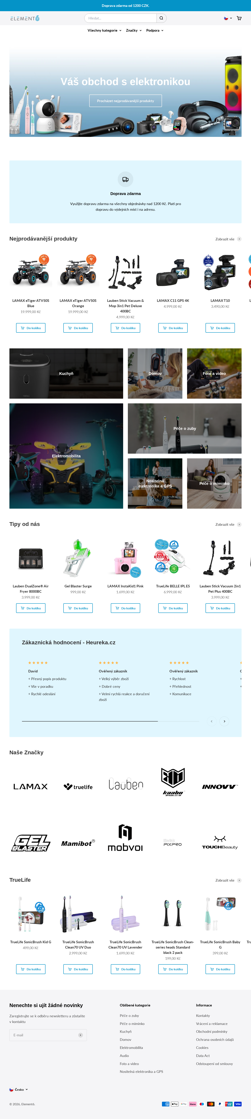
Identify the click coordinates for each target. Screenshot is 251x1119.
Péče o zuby (129, 1015)
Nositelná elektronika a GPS (141, 1071)
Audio (124, 1055)
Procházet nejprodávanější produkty (125, 101)
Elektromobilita (131, 1047)
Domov (125, 1039)
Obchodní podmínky (211, 1031)
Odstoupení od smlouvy (214, 1063)
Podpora (152, 30)
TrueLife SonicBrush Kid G (30, 942)
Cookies (202, 1047)
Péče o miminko (132, 1023)
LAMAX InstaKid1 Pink (125, 586)
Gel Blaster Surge (78, 586)
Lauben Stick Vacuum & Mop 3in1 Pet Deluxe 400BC (125, 305)
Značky (132, 30)
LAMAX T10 (220, 300)
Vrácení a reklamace (212, 1023)
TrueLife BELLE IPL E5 (173, 586)
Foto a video (129, 1063)
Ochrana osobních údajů (215, 1039)
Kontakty (203, 1015)
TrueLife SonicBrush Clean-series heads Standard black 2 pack (173, 947)
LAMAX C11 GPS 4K (173, 300)
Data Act (203, 1055)
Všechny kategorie (102, 30)
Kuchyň (126, 1031)
